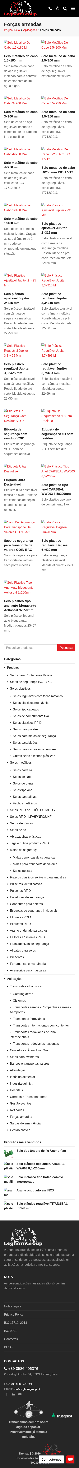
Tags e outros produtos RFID (29, 843)
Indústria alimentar (22, 1077)
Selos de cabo (22, 776)
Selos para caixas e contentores (34, 749)
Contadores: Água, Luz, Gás (29, 1050)
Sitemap (23, 1453)
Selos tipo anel (23, 790)
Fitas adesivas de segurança (29, 943)
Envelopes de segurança (27, 897)
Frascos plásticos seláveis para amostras (38, 877)
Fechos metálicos (25, 803)
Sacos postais (22, 870)
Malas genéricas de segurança (34, 857)
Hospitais (16, 1090)
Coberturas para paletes (26, 904)
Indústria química (21, 1083)
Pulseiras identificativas (26, 884)
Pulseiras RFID (20, 890)
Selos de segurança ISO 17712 (31, 682)
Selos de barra (23, 783)
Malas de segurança (24, 849)
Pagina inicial (12, 30)
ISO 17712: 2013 (15, 1322)
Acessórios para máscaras (28, 970)
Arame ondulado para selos (29, 930)
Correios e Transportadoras (28, 1096)
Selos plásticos (20, 688)
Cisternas (19, 1000)
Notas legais (12, 1306)
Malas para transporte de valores (35, 864)
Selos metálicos (21, 762)
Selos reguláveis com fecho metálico (38, 696)
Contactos (11, 1339)
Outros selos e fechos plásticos (34, 756)
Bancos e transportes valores (29, 1063)
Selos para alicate (25, 796)
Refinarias (17, 1110)
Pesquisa (66, 647)
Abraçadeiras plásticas (25, 836)
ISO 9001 (10, 1330)
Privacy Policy (13, 1314)
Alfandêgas (18, 1070)
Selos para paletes (25, 729)
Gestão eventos (20, 1103)
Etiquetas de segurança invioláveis (34, 910)
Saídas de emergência (25, 1123)
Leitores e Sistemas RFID (27, 937)
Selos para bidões (25, 742)
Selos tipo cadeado (26, 709)
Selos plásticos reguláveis (31, 702)
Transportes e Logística (26, 986)
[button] (73, 8)
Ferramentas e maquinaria (28, 963)
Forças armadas (21, 1116)
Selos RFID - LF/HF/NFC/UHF (31, 816)
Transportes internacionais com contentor (41, 1025)
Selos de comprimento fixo (31, 716)
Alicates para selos (23, 950)
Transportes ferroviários (29, 1018)
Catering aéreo (23, 994)
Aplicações (30, 30)
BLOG (8, 1347)
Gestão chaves (20, 1130)
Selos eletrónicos (22, 823)
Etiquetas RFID (20, 924)
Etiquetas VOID (20, 917)
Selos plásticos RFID (27, 722)
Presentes (17, 957)
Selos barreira (22, 770)
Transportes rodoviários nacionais (36, 1043)
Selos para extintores (24, 1057)
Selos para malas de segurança (34, 736)
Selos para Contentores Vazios (31, 675)
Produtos (13, 667)
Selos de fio (18, 830)
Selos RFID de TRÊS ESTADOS (32, 810)
